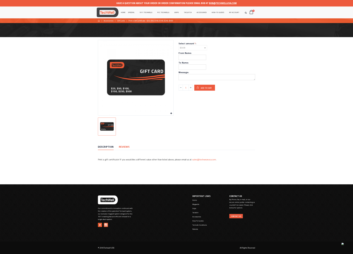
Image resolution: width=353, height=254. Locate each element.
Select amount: (187, 43)
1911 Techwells (145, 12)
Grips (176, 12)
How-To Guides (218, 12)
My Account (234, 12)
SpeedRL (131, 12)
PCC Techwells (163, 12)
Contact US (236, 216)
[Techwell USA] (107, 12)
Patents (195, 229)
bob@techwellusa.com (223, 3)
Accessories (202, 12)
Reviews (124, 147)
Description (106, 147)
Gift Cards (121, 20)
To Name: (184, 63)
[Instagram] (106, 225)
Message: (184, 72)
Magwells (195, 204)
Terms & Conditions (199, 225)
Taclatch (188, 12)
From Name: (185, 53)
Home (99, 21)
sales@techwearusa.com (204, 159)
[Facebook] (100, 225)
